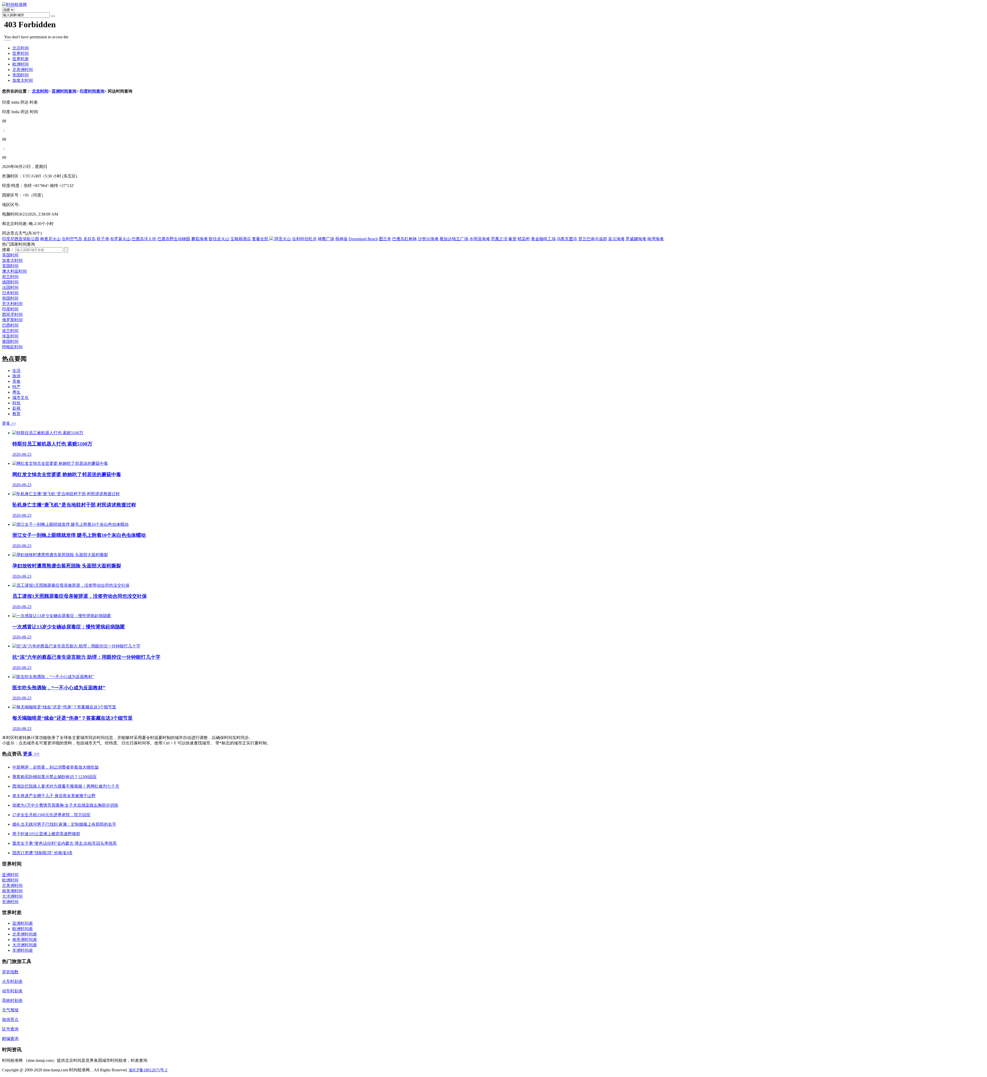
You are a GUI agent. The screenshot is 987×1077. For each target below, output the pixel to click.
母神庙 (341, 239)
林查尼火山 (50, 239)
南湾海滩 (655, 239)
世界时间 (20, 53)
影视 (16, 408)
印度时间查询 (92, 91)
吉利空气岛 (72, 239)
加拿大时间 (22, 80)
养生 (16, 392)
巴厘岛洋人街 (144, 239)
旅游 (16, 376)
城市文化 (20, 397)
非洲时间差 (22, 950)
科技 (16, 403)
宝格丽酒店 (240, 239)
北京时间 (20, 48)
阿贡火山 (283, 239)
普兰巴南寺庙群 (592, 239)
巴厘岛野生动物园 (173, 239)
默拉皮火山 (219, 239)
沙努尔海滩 (428, 239)
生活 (16, 370)
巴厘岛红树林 (404, 239)
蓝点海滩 (616, 239)
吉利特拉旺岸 (304, 239)
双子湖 (103, 239)
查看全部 (260, 239)
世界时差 (20, 59)
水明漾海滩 (479, 239)
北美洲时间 (22, 69)
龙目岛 (89, 239)
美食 (16, 381)
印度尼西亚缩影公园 (20, 239)
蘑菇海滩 (199, 239)
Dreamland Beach (363, 239)
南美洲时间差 (24, 939)
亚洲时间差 (22, 923)
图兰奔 (385, 239)
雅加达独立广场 (454, 239)
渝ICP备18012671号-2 (148, 1070)
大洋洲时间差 (24, 945)
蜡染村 (524, 239)
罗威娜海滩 (636, 239)
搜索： (8, 249)
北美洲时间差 (24, 934)
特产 (16, 387)
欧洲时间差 (22, 929)
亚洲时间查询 (64, 91)
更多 (9, 423)
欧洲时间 (20, 64)
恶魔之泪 (499, 239)
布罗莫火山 (120, 239)
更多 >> (31, 753)
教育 (16, 414)
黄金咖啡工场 (543, 239)
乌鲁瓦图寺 (567, 239)
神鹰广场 (326, 239)
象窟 (512, 239)
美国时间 (20, 75)
